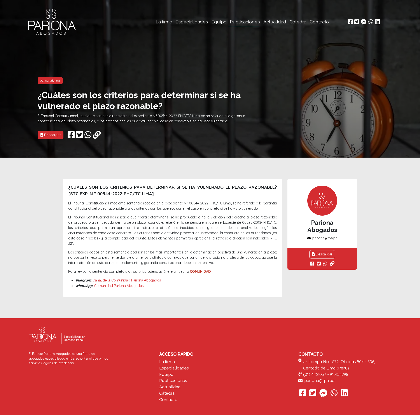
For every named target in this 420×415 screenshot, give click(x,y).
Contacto (319, 22)
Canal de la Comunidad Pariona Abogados (127, 280)
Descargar (52, 135)
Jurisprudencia (50, 80)
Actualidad (274, 22)
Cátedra (298, 22)
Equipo (219, 22)
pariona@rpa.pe (325, 238)
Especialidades (192, 22)
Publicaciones (245, 22)
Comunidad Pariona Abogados (119, 286)
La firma (164, 22)
